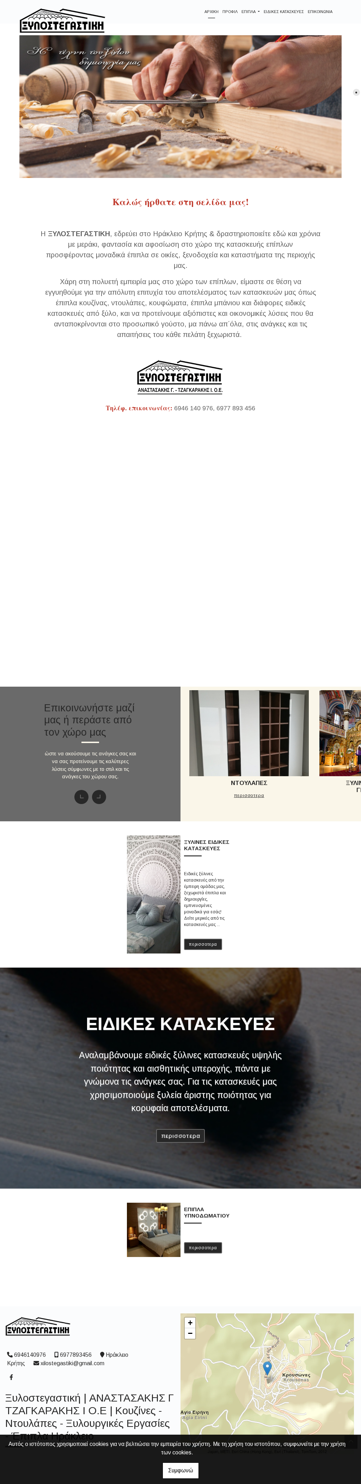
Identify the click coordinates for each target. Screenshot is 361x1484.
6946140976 (30, 1355)
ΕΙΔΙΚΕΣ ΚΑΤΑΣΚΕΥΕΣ (284, 12)
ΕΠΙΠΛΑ (249, 12)
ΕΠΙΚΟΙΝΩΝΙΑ (320, 12)
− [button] (190, 1333)
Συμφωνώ (180, 1470)
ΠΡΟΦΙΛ (230, 12)
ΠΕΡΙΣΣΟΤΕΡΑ (253, 607)
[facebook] (11, 1376)
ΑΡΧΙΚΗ (211, 12)
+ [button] (190, 1322)
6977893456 (76, 1355)
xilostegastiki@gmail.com (72, 1363)
